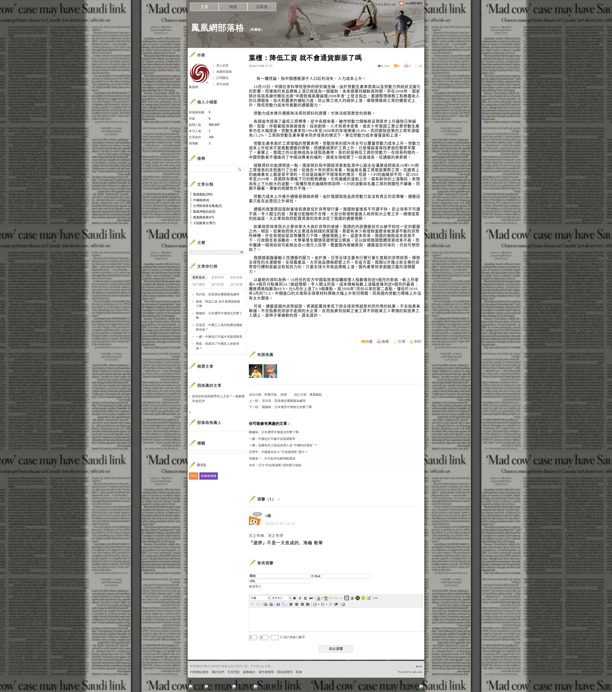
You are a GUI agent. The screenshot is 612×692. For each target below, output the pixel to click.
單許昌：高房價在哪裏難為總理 (284, 401)
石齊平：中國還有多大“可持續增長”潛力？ (278, 452)
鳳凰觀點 (316, 394)
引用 (401, 341)
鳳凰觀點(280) (203, 194)
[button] (260, 598)
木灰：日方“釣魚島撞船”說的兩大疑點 (275, 465)
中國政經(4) (201, 200)
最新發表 (198, 277)
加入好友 (222, 65)
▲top (418, 666)
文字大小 (277, 598)
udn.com (417, 672)
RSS (193, 476)
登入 (391, 688)
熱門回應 (217, 284)
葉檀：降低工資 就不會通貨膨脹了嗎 (218, 304)
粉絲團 (198, 688)
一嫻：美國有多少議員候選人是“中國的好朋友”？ (283, 445)
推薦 (385, 341)
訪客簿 (262, 7)
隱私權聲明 (285, 672)
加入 (400, 688)
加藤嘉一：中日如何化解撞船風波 (272, 458)
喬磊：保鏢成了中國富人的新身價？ (217, 346)
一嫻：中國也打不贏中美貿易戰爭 (272, 439)
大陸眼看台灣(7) (204, 223)
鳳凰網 (193, 87)
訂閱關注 (222, 78)
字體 (253, 598)
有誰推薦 (265, 355)
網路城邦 (411, 688)
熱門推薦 (236, 284)
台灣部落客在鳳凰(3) (207, 206)
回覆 (369, 341)
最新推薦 (236, 277)
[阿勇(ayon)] (255, 371)
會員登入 (255, 586)
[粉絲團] (191, 687)
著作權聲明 (266, 672)
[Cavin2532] (270, 371)
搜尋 (239, 169)
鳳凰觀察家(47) (203, 217)
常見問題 (233, 672)
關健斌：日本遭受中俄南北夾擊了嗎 (287, 407)
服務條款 (249, 672)
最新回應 (217, 277)
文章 (204, 7)
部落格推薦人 (209, 423)
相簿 (233, 7)
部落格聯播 (208, 476)
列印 (417, 341)
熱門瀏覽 (198, 284)
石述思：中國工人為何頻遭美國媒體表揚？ (219, 327)
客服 (299, 672)
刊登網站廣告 (199, 672)
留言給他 (222, 84)
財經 (284, 394)
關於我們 (218, 672)
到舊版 (256, 29)
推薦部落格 (224, 71)
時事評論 (270, 394)
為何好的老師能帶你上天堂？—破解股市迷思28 (218, 398)
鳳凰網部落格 (217, 28)
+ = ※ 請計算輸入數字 (281, 637)
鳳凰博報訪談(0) (204, 211)
